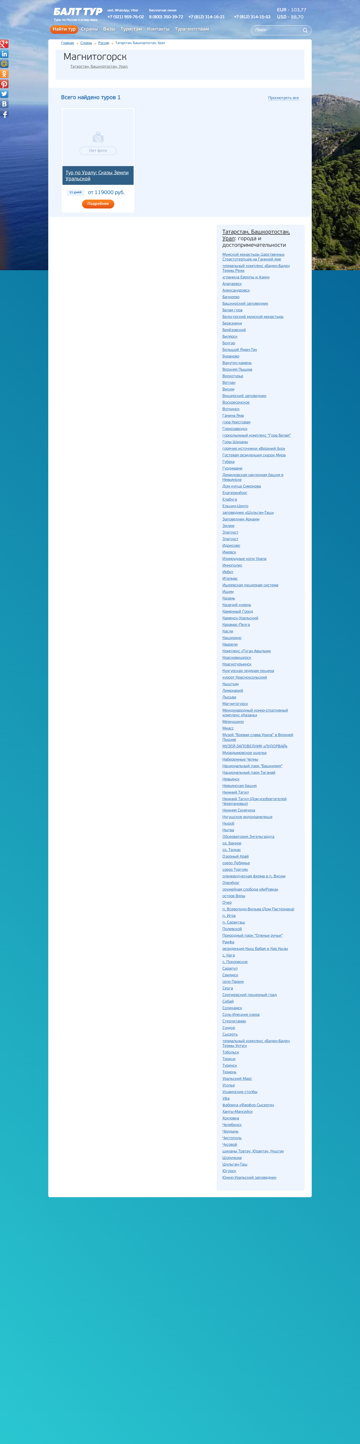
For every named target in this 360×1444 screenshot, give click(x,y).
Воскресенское (236, 403)
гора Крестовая (236, 422)
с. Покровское (235, 962)
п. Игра (229, 916)
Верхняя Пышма (237, 370)
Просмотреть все (283, 98)
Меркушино (233, 722)
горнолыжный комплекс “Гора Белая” (256, 436)
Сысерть (230, 1035)
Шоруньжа (232, 1158)
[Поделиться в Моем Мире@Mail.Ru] (4, 64)
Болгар (228, 343)
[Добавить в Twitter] (4, 94)
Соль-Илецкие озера (241, 1015)
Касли (227, 632)
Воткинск (231, 409)
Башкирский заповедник (245, 304)
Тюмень (229, 1072)
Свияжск (230, 975)
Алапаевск (232, 284)
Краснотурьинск (236, 665)
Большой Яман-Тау (239, 350)
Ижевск (229, 552)
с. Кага (228, 956)
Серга (227, 989)
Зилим (228, 526)
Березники (232, 324)
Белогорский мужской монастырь (253, 317)
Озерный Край (235, 857)
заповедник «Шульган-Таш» (248, 513)
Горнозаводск (234, 429)
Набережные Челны (240, 760)
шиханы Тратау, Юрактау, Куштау (253, 1151)
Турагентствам (192, 29)
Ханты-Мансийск (237, 1112)
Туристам (131, 29)
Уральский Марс (237, 1079)
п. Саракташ (233, 923)
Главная (67, 43)
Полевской (232, 929)
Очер (227, 903)
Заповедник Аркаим (240, 519)
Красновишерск (236, 658)
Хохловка (230, 1119)
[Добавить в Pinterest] (4, 84)
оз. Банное (231, 844)
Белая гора (232, 310)
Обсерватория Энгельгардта (248, 837)
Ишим (227, 592)
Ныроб (228, 824)
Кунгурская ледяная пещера (248, 671)
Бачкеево (231, 297)
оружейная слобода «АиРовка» (250, 890)
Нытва (228, 830)
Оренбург (231, 883)
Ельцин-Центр (235, 506)
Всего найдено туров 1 (91, 97)
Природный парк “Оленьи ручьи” (252, 936)
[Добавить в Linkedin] (4, 54)
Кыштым (230, 684)
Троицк (229, 1059)
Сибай (228, 1002)
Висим (228, 390)
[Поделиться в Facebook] (4, 114)
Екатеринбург (234, 493)
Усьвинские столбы (239, 1092)
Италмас (230, 579)
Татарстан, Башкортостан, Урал (98, 67)
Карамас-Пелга (236, 625)
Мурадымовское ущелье (244, 753)
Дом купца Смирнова (241, 487)
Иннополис (232, 566)
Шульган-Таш (234, 1165)
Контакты (158, 29)
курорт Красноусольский (244, 678)
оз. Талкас (231, 850)
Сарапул (229, 969)
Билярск (229, 337)
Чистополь (232, 1138)
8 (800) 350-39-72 (166, 17)
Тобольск (230, 1053)
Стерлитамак (234, 1021)
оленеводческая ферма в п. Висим (253, 876)
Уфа (226, 1099)
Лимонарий (232, 691)
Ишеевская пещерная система (250, 585)
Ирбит (227, 572)
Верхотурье (232, 376)
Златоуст (230, 533)
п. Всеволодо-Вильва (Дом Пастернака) (258, 909)
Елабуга (229, 500)
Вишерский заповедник (244, 396)
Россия (103, 43)
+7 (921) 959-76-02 (126, 17)
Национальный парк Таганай (248, 773)
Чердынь (230, 1132)
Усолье (228, 1086)
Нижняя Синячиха (238, 811)
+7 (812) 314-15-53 (252, 17)
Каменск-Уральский (240, 618)
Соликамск (232, 1008)
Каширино (231, 638)
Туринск (229, 1066)
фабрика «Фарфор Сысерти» (248, 1105)
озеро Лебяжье (236, 863)
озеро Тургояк (235, 870)
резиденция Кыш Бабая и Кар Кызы (255, 949)
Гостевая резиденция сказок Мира (254, 455)
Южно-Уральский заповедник (249, 1178)
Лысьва (229, 697)
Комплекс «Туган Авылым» (246, 651)
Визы (109, 29)
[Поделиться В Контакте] (4, 104)
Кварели (230, 645)
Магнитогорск (235, 704)
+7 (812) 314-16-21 (206, 17)
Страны (89, 29)
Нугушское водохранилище (247, 817)
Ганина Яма (233, 416)
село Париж (233, 982)
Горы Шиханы (235, 442)
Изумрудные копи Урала (244, 559)
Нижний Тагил (235, 793)
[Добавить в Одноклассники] (4, 74)
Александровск (236, 291)
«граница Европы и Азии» (246, 277)
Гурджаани (232, 469)
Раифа (228, 942)
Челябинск (232, 1125)
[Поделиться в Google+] (4, 44)
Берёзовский (234, 330)
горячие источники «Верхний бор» (253, 449)
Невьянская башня (239, 786)
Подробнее (98, 204)
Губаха (228, 462)
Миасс (228, 729)
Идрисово (231, 546)
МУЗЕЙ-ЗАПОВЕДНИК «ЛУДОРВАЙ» (255, 746)
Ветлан (228, 383)
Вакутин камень (237, 363)
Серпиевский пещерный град (249, 995)
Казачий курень (236, 605)
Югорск (229, 1171)
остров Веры (233, 896)
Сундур (228, 1028)
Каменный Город (237, 612)
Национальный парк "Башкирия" (252, 766)
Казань (228, 599)
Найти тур (64, 29)
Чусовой (229, 1145)
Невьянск (231, 779)
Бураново (230, 357)
